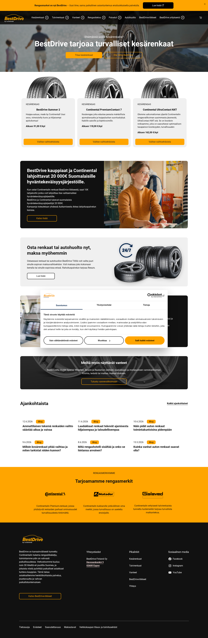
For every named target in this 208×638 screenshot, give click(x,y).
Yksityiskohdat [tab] (104, 305)
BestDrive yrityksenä (170, 17)
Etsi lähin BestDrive (123, 55)
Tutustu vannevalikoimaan (104, 381)
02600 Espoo (93, 565)
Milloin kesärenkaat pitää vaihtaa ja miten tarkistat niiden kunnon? (45, 448)
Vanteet (76, 17)
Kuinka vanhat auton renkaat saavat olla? (156, 448)
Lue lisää (156, 5)
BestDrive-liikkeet (147, 17)
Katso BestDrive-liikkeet (40, 596)
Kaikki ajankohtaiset (177, 403)
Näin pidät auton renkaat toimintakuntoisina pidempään (152, 427)
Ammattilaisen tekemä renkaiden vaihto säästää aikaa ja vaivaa (47, 427)
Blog (40, 421)
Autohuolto (130, 17)
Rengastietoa (94, 17)
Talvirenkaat (58, 17)
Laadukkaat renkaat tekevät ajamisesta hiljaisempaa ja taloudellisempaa (103, 427)
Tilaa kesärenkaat (84, 55)
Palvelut (113, 17)
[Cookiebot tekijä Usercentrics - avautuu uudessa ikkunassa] (152, 295)
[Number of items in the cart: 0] (200, 17)
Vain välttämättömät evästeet (63, 340)
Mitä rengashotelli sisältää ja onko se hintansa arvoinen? (101, 448)
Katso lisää (42, 218)
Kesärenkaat (38, 17)
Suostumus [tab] (61, 305)
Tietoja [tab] (146, 305)
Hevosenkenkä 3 (95, 562)
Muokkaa (102, 340)
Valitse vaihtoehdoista (48, 141)
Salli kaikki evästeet (144, 340)
